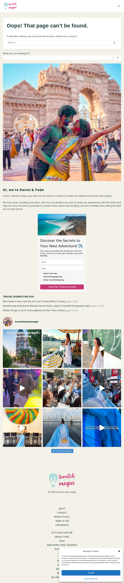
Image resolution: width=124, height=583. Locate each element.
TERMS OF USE (62, 521)
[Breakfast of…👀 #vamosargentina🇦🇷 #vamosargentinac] (22, 427)
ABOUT (62, 508)
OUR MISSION (62, 525)
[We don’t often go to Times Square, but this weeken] (101, 388)
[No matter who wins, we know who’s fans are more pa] (62, 388)
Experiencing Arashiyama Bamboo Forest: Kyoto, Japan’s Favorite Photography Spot (46, 305)
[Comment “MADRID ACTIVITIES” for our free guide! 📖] (22, 348)
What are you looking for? (16, 53)
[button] (119, 551)
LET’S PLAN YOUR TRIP (62, 532)
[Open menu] (119, 6)
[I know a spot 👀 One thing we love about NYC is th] (101, 348)
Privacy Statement (91, 578)
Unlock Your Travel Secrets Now (62, 287)
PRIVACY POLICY (62, 516)
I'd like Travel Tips (50, 273)
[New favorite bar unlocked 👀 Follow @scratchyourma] (62, 348)
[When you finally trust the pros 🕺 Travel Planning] (22, 388)
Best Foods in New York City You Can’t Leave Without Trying (34, 301)
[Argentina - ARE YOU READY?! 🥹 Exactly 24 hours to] (62, 427)
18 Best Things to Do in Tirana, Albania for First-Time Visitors (34, 310)
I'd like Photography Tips (52, 277)
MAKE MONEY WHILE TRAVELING (62, 545)
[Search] (117, 57)
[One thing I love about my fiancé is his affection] (101, 427)
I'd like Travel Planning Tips (53, 280)
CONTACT (62, 512)
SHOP (62, 541)
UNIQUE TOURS (62, 536)
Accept (91, 572)
